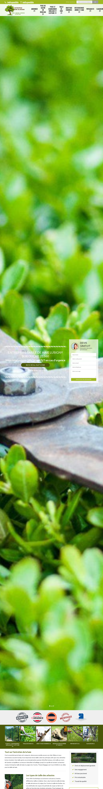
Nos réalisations (35, 365)
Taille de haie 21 (61, 10)
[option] (51, 394)
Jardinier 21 (34, 10)
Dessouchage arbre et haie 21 (79, 10)
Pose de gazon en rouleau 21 (43, 10)
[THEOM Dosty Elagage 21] (15, 10)
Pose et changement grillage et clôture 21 (52, 10)
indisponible (13, 2)
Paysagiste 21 (90, 10)
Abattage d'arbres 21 (69, 10)
